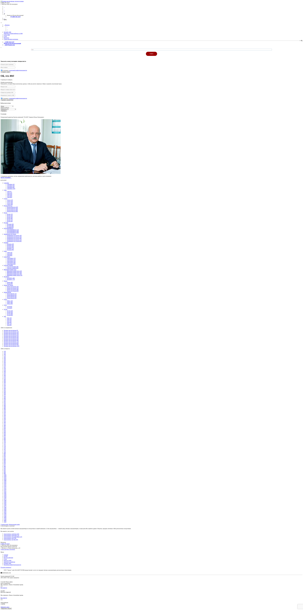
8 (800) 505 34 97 (5, 543)
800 (5, 453)
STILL (5, 299)
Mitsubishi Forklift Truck (10, 269)
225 (5, 367)
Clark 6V (9, 191)
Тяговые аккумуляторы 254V (11, 346)
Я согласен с (14, 70)
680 (5, 438)
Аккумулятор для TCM (10, 538)
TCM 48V (9, 308)
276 (5, 378)
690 (5, 439)
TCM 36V (9, 306)
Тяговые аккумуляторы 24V (11, 334)
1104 (5, 483)
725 (5, 443)
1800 (5, 520)
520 (5, 412)
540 (5, 415)
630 (5, 431)
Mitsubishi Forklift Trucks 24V (14, 275)
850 (5, 462)
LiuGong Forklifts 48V (13, 266)
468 (5, 406)
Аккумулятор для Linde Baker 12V (13, 536)
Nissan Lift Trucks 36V (13, 288)
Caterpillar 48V (11, 187)
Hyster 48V (10, 218)
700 (5, 441)
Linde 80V (9, 255)
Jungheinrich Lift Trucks (10, 234)
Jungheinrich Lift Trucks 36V (14, 237)
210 (5, 364)
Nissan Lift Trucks (8, 285)
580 (5, 425)
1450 (5, 512)
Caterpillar (6, 183)
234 (5, 369)
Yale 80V (9, 325)
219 (5, 365)
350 (5, 391)
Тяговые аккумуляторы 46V (11, 339)
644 (5, 433)
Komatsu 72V (10, 248)
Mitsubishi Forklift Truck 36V (14, 272)
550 (5, 419)
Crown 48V (10, 204)
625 (5, 429)
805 (5, 455)
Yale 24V (9, 319)
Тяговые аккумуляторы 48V (11, 340)
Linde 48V (9, 254)
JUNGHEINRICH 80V (13, 232)
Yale (5, 316)
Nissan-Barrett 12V (12, 293)
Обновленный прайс (14, 524)
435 (5, 402)
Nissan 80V (10, 283)
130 (5, 351)
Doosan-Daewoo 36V (12, 208)
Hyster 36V (10, 217)
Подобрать (3, 110)
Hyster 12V (10, 214)
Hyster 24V (10, 215)
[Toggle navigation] (1, 22)
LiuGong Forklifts (8, 265)
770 (5, 450)
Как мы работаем (8, 557)
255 (5, 374)
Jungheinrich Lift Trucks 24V (14, 235)
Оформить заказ (5, 607)
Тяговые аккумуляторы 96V (11, 344)
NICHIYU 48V (11, 278)
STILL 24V (10, 301)
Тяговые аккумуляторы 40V (11, 337)
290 (5, 381)
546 (5, 418)
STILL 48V (10, 302)
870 (5, 463)
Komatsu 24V (10, 244)
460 (5, 405)
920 (5, 468)
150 (5, 352)
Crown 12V (10, 200)
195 (5, 361)
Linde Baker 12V (11, 258)
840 (5, 460)
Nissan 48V (10, 282)
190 (5, 360)
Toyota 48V (10, 313)
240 (5, 371)
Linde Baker (7, 256)
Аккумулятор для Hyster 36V (11, 534)
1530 (5, 514)
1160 (5, 492)
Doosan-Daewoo (8, 205)
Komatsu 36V (10, 245)
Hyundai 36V (10, 224)
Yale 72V (9, 323)
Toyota (5, 309)
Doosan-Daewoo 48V (12, 210)
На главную (4, 587)
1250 (5, 496)
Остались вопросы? (6, 567)
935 (5, 469)
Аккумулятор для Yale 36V (11, 539)
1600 (5, 517)
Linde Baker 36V (11, 261)
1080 (5, 480)
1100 (5, 482)
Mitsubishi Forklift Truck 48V (14, 274)
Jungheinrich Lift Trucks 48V (14, 238)
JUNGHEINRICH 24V (13, 230)
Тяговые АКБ (7, 32)
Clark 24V (9, 193)
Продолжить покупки (6, 608)
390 (5, 396)
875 (5, 465)
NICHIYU (6, 276)
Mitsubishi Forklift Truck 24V (14, 271)
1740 (5, 519)
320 (5, 385)
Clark (5, 190)
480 (5, 408)
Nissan (5, 281)
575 (5, 423)
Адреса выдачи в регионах (11, 39)
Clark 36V (9, 194)
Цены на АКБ (19, 33)
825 (5, 458)
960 (5, 472)
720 (5, 442)
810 (5, 456)
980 (5, 473)
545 (5, 416)
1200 (5, 494)
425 (5, 401)
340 (5, 388)
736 (5, 446)
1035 (5, 477)
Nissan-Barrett (7, 292)
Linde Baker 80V (11, 264)
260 (5, 375)
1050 (5, 479)
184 (5, 358)
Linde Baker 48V (11, 262)
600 (5, 428)
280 (5, 379)
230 (5, 368)
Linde (5, 251)
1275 (5, 499)
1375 (5, 506)
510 (5, 411)
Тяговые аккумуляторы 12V (11, 331)
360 (5, 392)
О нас (5, 36)
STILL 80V (10, 303)
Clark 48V (9, 195)
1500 (5, 513)
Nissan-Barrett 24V (12, 295)
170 (5, 355)
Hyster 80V (10, 221)
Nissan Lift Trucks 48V (13, 289)
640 (5, 432)
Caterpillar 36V (11, 185)
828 (5, 459)
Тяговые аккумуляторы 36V (11, 336)
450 (5, 404)
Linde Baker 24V (11, 259)
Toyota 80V (10, 315)
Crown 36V (10, 203)
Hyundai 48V (10, 225)
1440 (5, 510)
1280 (5, 500)
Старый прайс (4, 524)
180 (5, 357)
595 (5, 426)
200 (5, 362)
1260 (5, 497)
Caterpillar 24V (11, 184)
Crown (5, 198)
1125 (5, 487)
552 (5, 421)
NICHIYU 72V (11, 279)
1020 (5, 476)
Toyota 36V (10, 312)
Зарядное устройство (9, 33)
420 (5, 399)
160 (5, 354)
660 (5, 435)
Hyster (5, 212)
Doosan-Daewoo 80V (12, 211)
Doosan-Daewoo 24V (12, 207)
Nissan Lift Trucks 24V (13, 286)
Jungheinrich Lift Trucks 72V (14, 239)
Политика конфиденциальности (12, 564)
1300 (5, 502)
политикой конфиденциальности (18, 70)
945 (5, 470)
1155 (5, 490)
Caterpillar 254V (11, 188)
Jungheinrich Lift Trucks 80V (14, 241)
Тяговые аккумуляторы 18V (11, 333)
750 (5, 448)
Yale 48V (9, 322)
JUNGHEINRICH (8, 228)
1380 (5, 507)
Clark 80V (9, 197)
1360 (5, 504)
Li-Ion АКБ (7, 35)
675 (5, 436)
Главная (6, 554)
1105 (5, 485)
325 (5, 387)
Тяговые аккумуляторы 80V (11, 343)
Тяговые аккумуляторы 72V (11, 341)
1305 (5, 503)
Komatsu (6, 242)
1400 (5, 509)
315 (5, 384)
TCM (5, 305)
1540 (5, 516)
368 (5, 394)
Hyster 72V (10, 220)
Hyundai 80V (10, 227)
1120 (5, 486)
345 (5, 389)
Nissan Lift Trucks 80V (13, 291)
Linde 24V (9, 252)
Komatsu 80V (10, 249)
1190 (5, 493)
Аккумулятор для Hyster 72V (11, 535)
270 (5, 377)
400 (5, 398)
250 (5, 372)
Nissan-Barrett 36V (12, 296)
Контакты (6, 37)
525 (5, 414)
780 (5, 452)
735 (5, 445)
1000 (5, 475)
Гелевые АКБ (7, 563)
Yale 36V (9, 320)
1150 (5, 489)
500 (5, 409)
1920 (5, 521)
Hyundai (6, 222)
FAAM (5, 556)
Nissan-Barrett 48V (12, 298)
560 (5, 422)
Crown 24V (10, 201)
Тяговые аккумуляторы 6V (11, 330)
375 (5, 395)
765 (5, 449)
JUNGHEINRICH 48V (13, 231)
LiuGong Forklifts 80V (13, 268)
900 (5, 466)
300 (5, 382)
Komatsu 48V (10, 247)
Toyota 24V (10, 310)
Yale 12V (9, 318)
